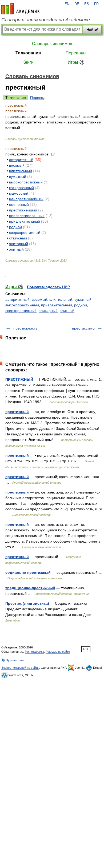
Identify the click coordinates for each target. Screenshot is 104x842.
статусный (18, 238)
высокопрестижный (26, 182)
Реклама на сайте (58, 651)
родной (15, 227)
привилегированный (27, 216)
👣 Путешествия (12, 660)
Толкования (28, 53)
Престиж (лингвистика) (27, 603)
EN (67, 4)
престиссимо (83, 328)
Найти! (92, 29)
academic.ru (20, 8)
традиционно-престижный (30, 588)
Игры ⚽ (76, 62)
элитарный (18, 244)
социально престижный (28, 572)
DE (76, 4)
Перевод (37, 97)
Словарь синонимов (52, 43)
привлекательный (24, 221)
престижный (17, 412)
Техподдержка (34, 651)
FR (96, 4)
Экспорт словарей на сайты (20, 667)
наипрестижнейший (26, 199)
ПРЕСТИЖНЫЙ (19, 379)
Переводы (76, 53)
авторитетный (21, 160)
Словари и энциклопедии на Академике (45, 19)
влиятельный (20, 171)
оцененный (19, 204)
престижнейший (23, 210)
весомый (17, 165)
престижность (25, 328)
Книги (28, 62)
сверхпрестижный (24, 232)
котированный (21, 188)
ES (86, 4)
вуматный (17, 176)
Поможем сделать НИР (48, 287)
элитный (16, 249)
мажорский (18, 193)
